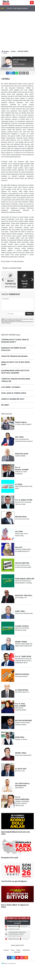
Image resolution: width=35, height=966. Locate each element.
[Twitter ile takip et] (13, 957)
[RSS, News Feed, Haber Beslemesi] (26, 957)
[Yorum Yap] (27, 73)
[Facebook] (7, 73)
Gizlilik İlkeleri (26, 950)
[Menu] (31, 2)
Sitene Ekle (17, 952)
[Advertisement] (17, 29)
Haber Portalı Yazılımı (10, 963)
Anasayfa (6, 51)
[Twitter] (10, 73)
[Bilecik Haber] (6, 2)
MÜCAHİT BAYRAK (23, 51)
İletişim (18, 950)
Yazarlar (13, 51)
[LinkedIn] (13, 73)
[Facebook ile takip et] (9, 957)
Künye (12, 950)
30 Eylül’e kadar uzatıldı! (14, 8)
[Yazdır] (23, 73)
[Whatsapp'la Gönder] (16, 73)
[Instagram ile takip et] (22, 957)
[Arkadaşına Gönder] (20, 73)
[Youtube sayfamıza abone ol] (17, 957)
